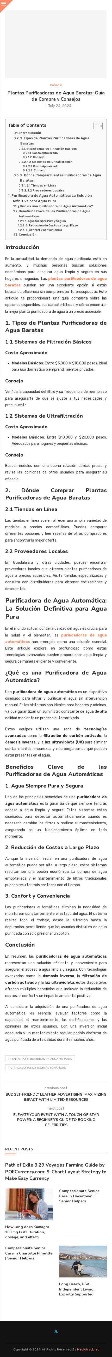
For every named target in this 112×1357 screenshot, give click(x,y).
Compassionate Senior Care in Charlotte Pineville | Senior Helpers (28, 1253)
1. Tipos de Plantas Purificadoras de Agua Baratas (54, 140)
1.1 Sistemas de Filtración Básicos (51, 149)
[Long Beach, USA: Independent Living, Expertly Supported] (83, 1261)
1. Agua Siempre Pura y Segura (45, 221)
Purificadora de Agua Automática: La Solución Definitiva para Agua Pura (51, 198)
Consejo (39, 157)
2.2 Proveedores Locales (45, 190)
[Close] (6, 6)
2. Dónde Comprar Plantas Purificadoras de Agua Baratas (60, 177)
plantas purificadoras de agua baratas (40, 1059)
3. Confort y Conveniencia (44, 230)
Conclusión (27, 234)
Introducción (30, 133)
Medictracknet (88, 1349)
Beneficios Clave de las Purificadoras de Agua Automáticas (54, 213)
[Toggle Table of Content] (95, 126)
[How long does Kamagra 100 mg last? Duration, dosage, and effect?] (29, 1204)
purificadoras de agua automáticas (37, 1068)
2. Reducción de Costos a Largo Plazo (52, 225)
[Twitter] (56, 1331)
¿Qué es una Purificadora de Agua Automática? (55, 206)
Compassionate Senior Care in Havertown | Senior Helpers (79, 1196)
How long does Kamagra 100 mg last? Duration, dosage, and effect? (27, 1232)
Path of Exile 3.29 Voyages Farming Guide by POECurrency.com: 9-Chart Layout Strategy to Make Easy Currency (56, 1171)
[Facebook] (49, 1331)
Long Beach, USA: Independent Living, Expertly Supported (76, 1289)
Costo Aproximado (45, 153)
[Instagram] (63, 1331)
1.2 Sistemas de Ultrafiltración (49, 162)
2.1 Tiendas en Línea (41, 185)
